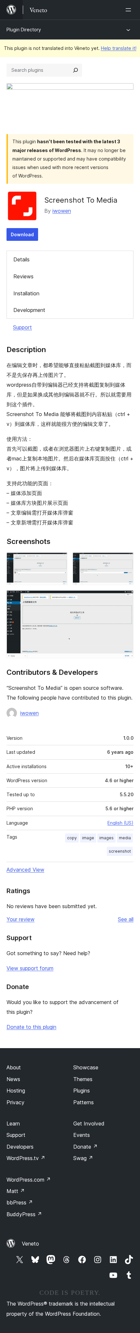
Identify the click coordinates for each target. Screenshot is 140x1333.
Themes (82, 1079)
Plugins (81, 1090)
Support (22, 327)
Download (22, 234)
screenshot (120, 851)
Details (21, 259)
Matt (16, 1191)
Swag (83, 1158)
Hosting (16, 1090)
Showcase (85, 1067)
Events (81, 1135)
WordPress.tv (26, 1158)
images (106, 837)
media (125, 837)
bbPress (20, 1202)
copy (72, 837)
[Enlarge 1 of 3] (58, 561)
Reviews (23, 276)
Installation (26, 293)
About (14, 1067)
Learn (13, 1123)
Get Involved (89, 1123)
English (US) (120, 823)
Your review (21, 919)
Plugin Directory (24, 29)
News (13, 1079)
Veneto (30, 1243)
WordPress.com (29, 1179)
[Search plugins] (75, 70)
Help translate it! (118, 48)
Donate (85, 1146)
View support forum (30, 968)
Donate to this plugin (31, 1027)
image (88, 837)
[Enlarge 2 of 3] (124, 561)
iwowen (61, 211)
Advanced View (25, 869)
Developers (20, 1146)
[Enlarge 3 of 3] (124, 599)
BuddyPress (24, 1214)
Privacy (15, 1102)
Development (29, 310)
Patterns (83, 1102)
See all (125, 919)
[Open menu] (129, 10)
